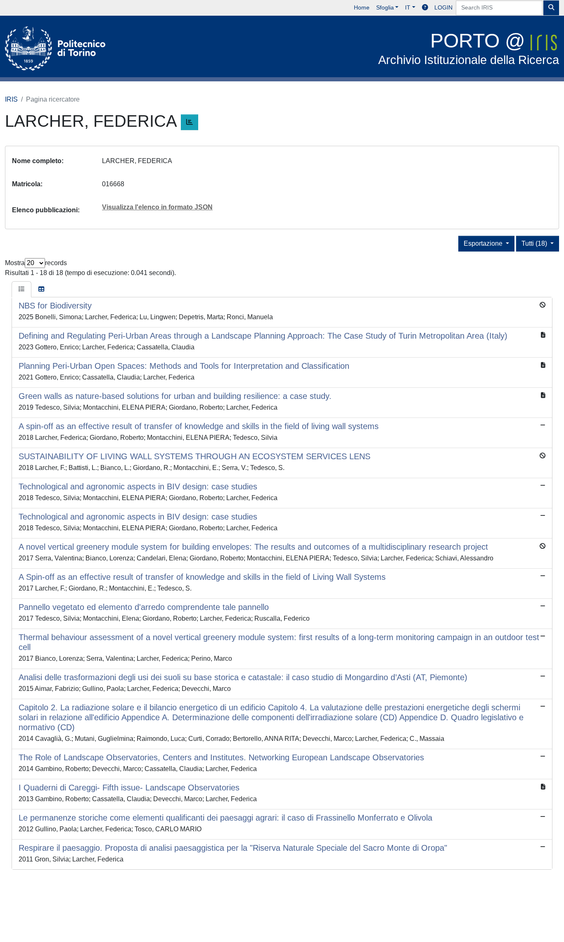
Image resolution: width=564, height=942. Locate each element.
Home (362, 7)
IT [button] (407, 7)
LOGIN (443, 7)
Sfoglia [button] (385, 7)
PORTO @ (468, 48)
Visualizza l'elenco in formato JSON (157, 207)
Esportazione (484, 243)
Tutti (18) (535, 243)
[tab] (21, 289)
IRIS (11, 99)
